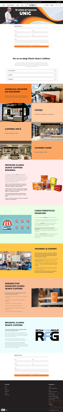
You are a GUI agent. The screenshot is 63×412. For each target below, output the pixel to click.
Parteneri (10, 79)
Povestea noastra (10, 5)
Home (4, 5)
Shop (27, 5)
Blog (22, 5)
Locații (6, 393)
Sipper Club (7, 394)
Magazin (7, 384)
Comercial (52, 384)
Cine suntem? (11, 70)
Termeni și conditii (52, 394)
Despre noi (7, 391)
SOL (49, 401)
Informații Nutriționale (53, 388)
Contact (50, 386)
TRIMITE (31, 46)
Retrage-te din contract (53, 391)
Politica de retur (52, 393)
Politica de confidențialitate (54, 398)
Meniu (18, 5)
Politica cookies (51, 399)
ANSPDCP (50, 404)
